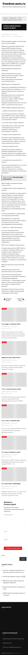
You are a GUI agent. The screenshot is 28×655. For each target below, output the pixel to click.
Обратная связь (7, 643)
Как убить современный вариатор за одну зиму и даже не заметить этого (13, 571)
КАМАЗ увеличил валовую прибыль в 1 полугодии (14, 594)
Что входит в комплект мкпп (10, 324)
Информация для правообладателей (13, 639)
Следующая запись (20, 299)
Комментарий (8, 515)
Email (6, 539)
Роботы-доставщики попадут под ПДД (14, 576)
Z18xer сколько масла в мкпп (11, 389)
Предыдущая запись (7, 299)
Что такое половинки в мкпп (10, 452)
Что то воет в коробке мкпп (10, 420)
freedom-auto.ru (14, 3)
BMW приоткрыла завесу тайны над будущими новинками (13, 582)
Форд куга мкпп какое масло (10, 357)
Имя (5, 531)
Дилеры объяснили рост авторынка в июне (14, 588)
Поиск (3, 555)
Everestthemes (17, 653)
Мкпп (4, 308)
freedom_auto (9, 36)
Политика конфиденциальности (12, 647)
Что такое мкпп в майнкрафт (11, 484)
